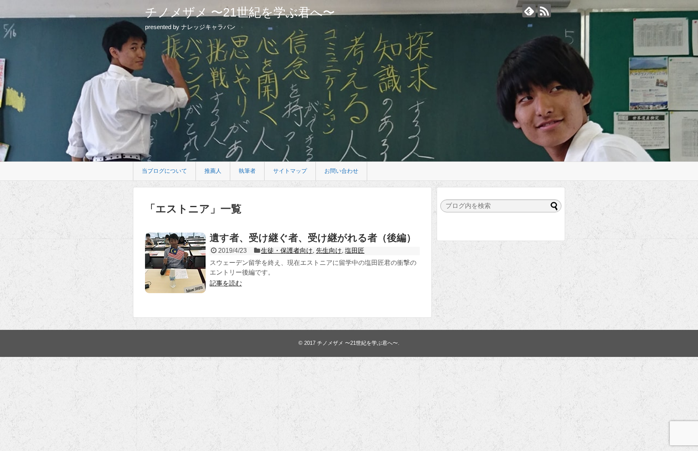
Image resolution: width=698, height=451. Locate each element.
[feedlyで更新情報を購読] (529, 10)
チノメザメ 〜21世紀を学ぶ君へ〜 (240, 12)
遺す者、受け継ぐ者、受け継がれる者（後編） (313, 237)
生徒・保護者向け (287, 250)
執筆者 (247, 171)
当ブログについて (164, 171)
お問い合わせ (341, 171)
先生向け (329, 250)
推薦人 (212, 171)
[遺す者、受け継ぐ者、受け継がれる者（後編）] (175, 263)
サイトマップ (290, 171)
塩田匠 (354, 250)
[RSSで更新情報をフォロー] (544, 10)
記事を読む (226, 283)
